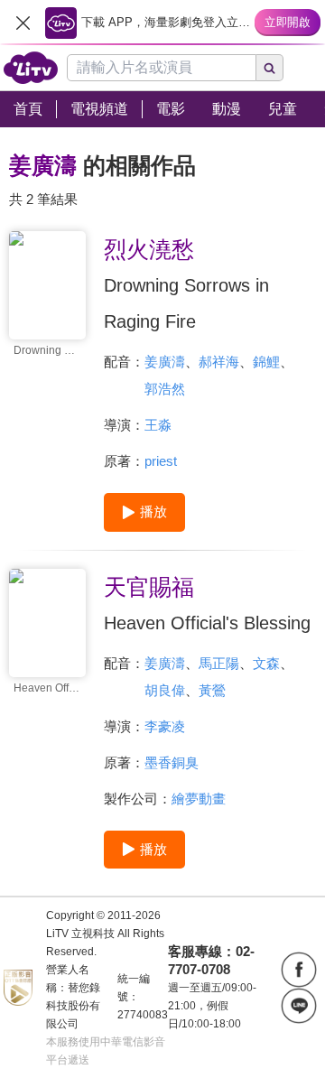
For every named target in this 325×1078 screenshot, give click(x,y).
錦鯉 (266, 361)
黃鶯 (212, 690)
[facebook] (299, 970)
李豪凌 (164, 726)
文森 (266, 663)
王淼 (158, 424)
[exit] (22, 22)
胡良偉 (164, 690)
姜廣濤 (164, 361)
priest (160, 461)
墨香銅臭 (171, 762)
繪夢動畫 (199, 798)
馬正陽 (219, 663)
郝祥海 (219, 361)
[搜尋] (269, 67)
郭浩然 (164, 388)
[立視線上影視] (31, 67)
